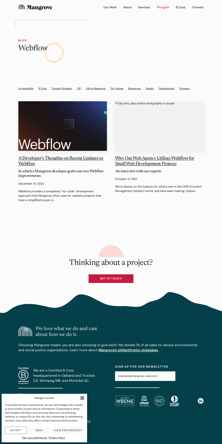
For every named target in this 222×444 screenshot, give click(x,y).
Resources (134, 88)
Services (144, 7)
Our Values (116, 88)
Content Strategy (62, 88)
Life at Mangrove (95, 88)
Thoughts (162, 7)
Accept (15, 430)
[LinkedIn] (201, 401)
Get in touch (111, 278)
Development (167, 88)
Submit (193, 376)
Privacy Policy (57, 437)
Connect (198, 7)
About (127, 7)
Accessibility (26, 88)
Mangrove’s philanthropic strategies (128, 350)
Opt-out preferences (34, 437)
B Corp (180, 7)
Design (150, 88)
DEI (79, 88)
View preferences (68, 430)
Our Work (110, 7)
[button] (82, 398)
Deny (39, 430)
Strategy (184, 88)
